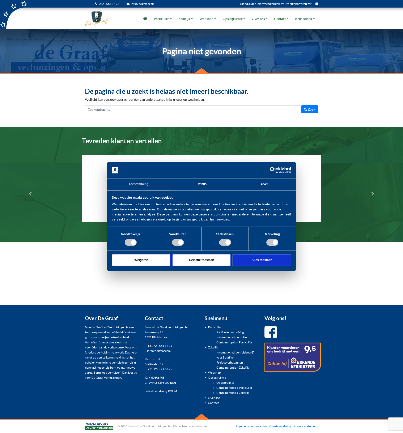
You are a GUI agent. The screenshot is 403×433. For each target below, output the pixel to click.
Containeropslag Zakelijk (232, 367)
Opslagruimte (233, 19)
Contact (280, 19)
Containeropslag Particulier (234, 342)
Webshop (206, 19)
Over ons (258, 19)
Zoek (311, 109)
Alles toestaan (261, 260)
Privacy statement (306, 426)
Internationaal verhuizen (232, 337)
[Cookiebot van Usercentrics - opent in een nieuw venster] (273, 170)
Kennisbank (303, 19)
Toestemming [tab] (138, 184)
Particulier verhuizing (230, 332)
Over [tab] (264, 184)
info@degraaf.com (142, 3)
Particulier (161, 19)
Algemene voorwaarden (251, 426)
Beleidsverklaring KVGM (161, 391)
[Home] (145, 18)
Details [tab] (201, 184)
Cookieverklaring (280, 426)
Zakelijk (184, 19)
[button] (30, 193)
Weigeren (141, 260)
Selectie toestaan (201, 260)
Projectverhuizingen (229, 362)
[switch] (178, 242)
